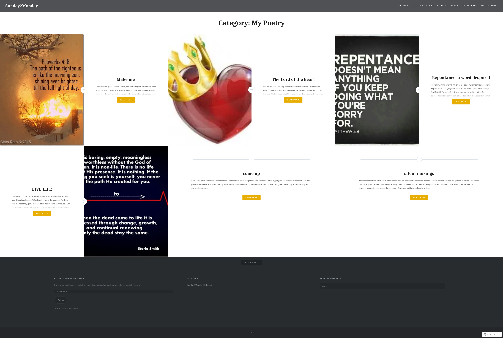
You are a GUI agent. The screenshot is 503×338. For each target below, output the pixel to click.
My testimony (489, 5)
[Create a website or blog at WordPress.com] (251, 332)
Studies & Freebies (447, 5)
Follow (61, 300)
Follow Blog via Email (69, 278)
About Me (404, 5)
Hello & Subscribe (423, 5)
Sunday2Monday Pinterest (199, 285)
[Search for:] (382, 286)
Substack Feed (469, 5)
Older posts (251, 262)
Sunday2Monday (21, 6)
